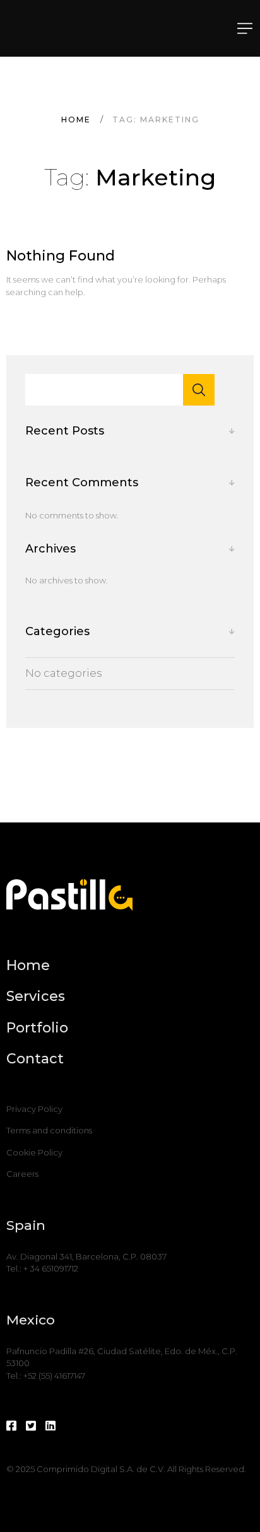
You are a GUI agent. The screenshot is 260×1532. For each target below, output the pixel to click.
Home (76, 119)
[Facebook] (11, 1426)
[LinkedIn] (50, 1426)
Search (199, 390)
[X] (31, 1426)
